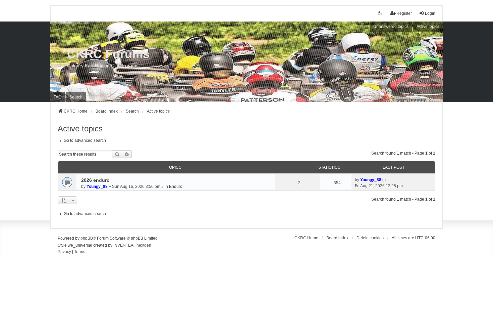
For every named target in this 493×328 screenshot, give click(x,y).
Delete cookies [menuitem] (370, 238)
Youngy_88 (97, 186)
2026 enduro (95, 180)
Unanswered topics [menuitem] (390, 26)
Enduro (175, 186)
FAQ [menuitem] (57, 97)
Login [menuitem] (430, 13)
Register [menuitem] (404, 13)
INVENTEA (123, 245)
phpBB (86, 238)
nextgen (143, 245)
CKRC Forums (108, 54)
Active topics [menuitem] (428, 26)
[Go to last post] (384, 180)
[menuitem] (64, 252)
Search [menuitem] (76, 97)
